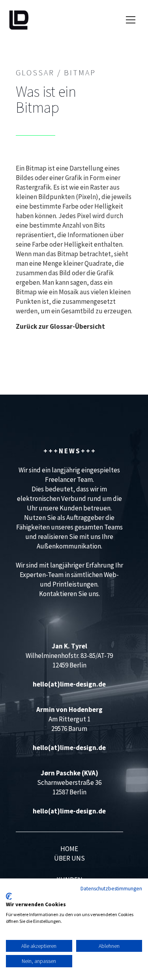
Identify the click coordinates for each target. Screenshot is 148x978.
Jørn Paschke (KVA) (69, 773)
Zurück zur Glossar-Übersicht (60, 326)
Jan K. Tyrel (69, 646)
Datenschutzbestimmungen (111, 888)
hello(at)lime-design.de (69, 684)
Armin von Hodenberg (69, 709)
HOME (69, 848)
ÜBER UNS (69, 858)
